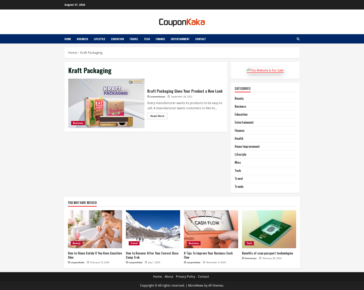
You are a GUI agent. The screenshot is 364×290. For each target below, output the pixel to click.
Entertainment (180, 39)
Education (117, 39)
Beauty (239, 98)
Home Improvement (247, 146)
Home (67, 39)
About (169, 276)
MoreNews (195, 285)
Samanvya (251, 258)
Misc (238, 162)
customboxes (157, 96)
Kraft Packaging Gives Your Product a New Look (106, 103)
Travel (133, 39)
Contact (200, 39)
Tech (147, 39)
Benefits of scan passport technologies (267, 253)
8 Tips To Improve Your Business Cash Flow (208, 255)
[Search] (298, 39)
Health (239, 138)
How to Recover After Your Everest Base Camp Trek (152, 255)
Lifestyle (99, 39)
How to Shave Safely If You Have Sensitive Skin (95, 255)
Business (82, 39)
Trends (239, 186)
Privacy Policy (185, 276)
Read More (158, 116)
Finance (160, 39)
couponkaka (77, 262)
